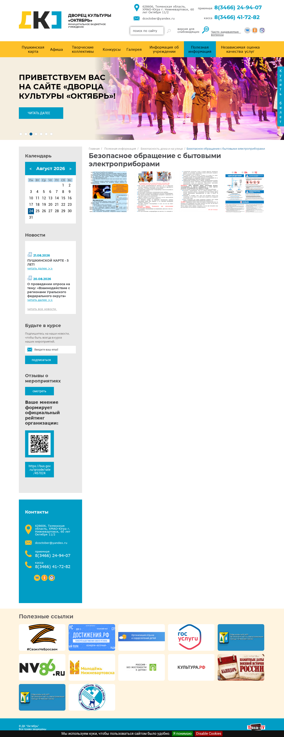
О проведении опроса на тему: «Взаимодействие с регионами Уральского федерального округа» (48, 290)
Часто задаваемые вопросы (226, 33)
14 (57, 198)
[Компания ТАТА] (256, 730)
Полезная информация (199, 49)
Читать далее (39, 113)
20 (50, 205)
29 (63, 211)
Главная (94, 149)
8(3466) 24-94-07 (238, 7)
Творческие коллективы (83, 49)
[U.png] (154, 191)
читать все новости (42, 309)
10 (31, 198)
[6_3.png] (244, 191)
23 (70, 205)
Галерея (134, 49)
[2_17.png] (109, 191)
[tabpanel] (142, 98)
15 (63, 198)
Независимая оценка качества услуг (240, 49)
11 (37, 198)
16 (70, 198)
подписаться (41, 360)
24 (31, 211)
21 (57, 205)
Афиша (56, 49)
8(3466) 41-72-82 (237, 17)
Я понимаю (182, 733)
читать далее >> (40, 268)
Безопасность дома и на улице (162, 149)
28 (57, 211)
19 (44, 205)
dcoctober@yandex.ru (158, 18)
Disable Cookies (208, 733)
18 (37, 205)
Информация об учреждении (164, 49)
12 (44, 198)
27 (50, 211)
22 (63, 205)
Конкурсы (112, 49)
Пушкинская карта (33, 49)
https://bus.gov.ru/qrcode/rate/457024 (40, 469)
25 (37, 211)
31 (31, 218)
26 (44, 211)
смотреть (39, 391)
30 (70, 211)
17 (31, 205)
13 (50, 198)
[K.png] (199, 191)
